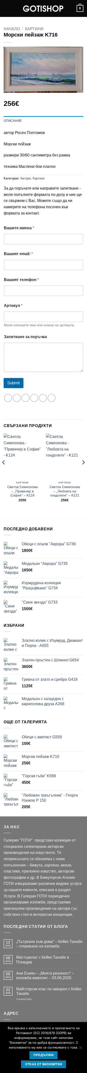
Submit (13, 383)
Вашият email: (18, 254)
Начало (12, 29)
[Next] (83, 472)
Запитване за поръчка (25, 337)
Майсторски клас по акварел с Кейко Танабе (48, 991)
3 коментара (31, 999)
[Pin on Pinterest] (43, 398)
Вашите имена (19, 228)
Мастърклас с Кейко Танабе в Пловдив (42, 959)
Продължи (43, 1055)
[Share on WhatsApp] (8, 398)
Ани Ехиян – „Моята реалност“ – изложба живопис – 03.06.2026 (45, 975)
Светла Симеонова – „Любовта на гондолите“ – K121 (65, 491)
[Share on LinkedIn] (52, 398)
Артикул (13, 305)
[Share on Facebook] (17, 398)
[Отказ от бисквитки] (80, 1049)
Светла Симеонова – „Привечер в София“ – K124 (22, 491)
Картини (34, 29)
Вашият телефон (21, 280)
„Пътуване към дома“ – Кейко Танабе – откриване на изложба (49, 944)
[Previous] (4, 472)
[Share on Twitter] (25, 398)
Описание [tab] (13, 121)
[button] (6, 8)
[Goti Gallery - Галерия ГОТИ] (43, 8)
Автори (25, 178)
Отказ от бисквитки (43, 1064)
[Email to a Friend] (34, 398)
